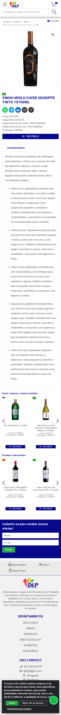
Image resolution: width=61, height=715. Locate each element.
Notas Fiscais (19, 571)
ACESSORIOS (30, 651)
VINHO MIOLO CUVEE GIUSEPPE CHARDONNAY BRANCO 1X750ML (46, 428)
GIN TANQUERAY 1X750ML (15, 425)
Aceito (12, 703)
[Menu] (5, 4)
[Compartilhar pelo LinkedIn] (18, 110)
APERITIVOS (31, 634)
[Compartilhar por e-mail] (24, 110)
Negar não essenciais (33, 703)
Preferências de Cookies (19, 709)
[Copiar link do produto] (31, 110)
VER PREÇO (32, 136)
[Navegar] (3, 421)
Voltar (54, 21)
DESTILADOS (30, 622)
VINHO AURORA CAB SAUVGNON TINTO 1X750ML (45, 488)
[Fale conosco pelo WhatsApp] (53, 700)
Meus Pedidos (19, 565)
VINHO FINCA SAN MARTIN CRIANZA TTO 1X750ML (15, 488)
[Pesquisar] (54, 12)
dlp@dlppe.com (33, 671)
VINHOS (30, 628)
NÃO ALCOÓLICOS (30, 639)
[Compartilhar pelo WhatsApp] (5, 110)
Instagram (32, 675)
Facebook (32, 679)
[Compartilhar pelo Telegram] (11, 110)
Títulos (45, 565)
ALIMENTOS (30, 645)
